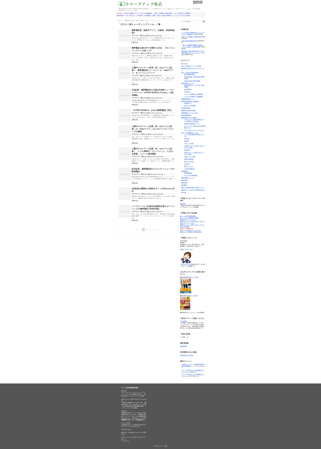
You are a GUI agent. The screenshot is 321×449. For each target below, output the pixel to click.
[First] (136, 229)
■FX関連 (184, 185)
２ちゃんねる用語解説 (191, 175)
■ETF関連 (184, 180)
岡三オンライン (189, 166)
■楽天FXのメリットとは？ (188, 219)
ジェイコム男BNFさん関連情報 (193, 94)
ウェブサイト (125, 440)
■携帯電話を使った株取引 (189, 117)
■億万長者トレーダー (187, 83)
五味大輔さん (188, 89)
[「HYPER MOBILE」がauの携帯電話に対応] (124, 115)
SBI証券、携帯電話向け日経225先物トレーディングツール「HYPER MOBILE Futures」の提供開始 (153, 92)
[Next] (153, 229)
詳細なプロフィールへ (187, 249)
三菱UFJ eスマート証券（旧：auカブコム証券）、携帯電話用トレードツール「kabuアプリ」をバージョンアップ (152, 70)
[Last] (157, 229)
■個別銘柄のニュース (187, 178)
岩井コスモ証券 (189, 161)
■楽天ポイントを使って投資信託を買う (193, 190)
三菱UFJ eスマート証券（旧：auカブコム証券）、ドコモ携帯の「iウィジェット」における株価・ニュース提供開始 (152, 151)
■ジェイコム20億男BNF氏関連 (189, 218)
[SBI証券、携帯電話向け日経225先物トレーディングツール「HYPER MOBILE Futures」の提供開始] (124, 95)
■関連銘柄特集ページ (187, 99)
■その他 (183, 192)
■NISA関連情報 (186, 115)
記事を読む (135, 42)
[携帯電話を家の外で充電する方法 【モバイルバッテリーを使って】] (124, 53)
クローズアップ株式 (162, 446)
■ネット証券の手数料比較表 (189, 72)
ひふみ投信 (183, 321)
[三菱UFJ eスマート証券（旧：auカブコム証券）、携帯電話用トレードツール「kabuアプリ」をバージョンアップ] (124, 73)
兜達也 (192, 372)
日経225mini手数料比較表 (189, 41)
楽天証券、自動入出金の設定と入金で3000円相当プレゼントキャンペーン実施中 (193, 52)
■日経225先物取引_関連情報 (190, 101)
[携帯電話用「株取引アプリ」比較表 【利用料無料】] (124, 35)
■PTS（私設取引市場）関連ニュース (192, 187)
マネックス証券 (189, 143)
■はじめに (184, 63)
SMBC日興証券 (188, 159)
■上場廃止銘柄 (185, 108)
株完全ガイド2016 (192, 277)
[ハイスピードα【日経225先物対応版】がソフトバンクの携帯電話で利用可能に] (124, 211)
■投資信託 (184, 182)
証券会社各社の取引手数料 (192, 81)
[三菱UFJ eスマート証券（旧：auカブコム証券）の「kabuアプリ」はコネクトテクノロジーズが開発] (124, 131)
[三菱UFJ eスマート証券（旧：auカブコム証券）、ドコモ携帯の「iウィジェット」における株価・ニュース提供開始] (124, 154)
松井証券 (187, 150)
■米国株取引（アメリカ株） (189, 113)
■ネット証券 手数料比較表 (188, 216)
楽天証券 (187, 138)
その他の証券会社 (189, 169)
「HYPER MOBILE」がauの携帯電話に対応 (152, 110)
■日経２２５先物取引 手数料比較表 (190, 232)
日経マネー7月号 (192, 295)
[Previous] (140, 229)
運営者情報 (183, 346)
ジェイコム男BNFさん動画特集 (193, 96)
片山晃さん (187, 91)
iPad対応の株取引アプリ (191, 123)
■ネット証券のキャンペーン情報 (191, 66)
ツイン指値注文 (134, 424)
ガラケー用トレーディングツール (152, 35)
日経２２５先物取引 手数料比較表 (191, 36)
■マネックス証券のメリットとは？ (190, 230)
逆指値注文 (125, 424)
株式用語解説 (188, 173)
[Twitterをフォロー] (194, 2)
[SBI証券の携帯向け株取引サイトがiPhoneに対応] (124, 194)
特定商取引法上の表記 (187, 355)
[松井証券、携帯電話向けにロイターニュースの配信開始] (124, 174)
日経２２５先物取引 (190, 105)
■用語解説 (184, 171)
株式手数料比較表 (189, 74)
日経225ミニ (188, 103)
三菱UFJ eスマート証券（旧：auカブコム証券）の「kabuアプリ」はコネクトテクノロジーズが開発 (153, 129)
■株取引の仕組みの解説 (188, 110)
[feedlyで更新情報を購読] (197, 2)
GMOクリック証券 (189, 156)
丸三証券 (187, 164)
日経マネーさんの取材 (187, 264)
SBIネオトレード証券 (139, 404)
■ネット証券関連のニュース (189, 132)
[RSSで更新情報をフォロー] (201, 2)
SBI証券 (186, 141)
